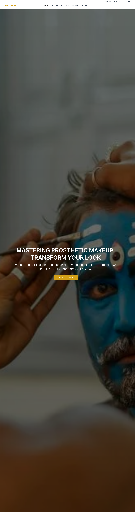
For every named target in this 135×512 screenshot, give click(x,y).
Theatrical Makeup (57, 5)
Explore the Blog (65, 278)
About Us (108, 1)
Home (46, 5)
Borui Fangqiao (10, 5)
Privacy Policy (127, 1)
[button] (131, 6)
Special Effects (86, 5)
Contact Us (116, 1)
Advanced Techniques (72, 5)
